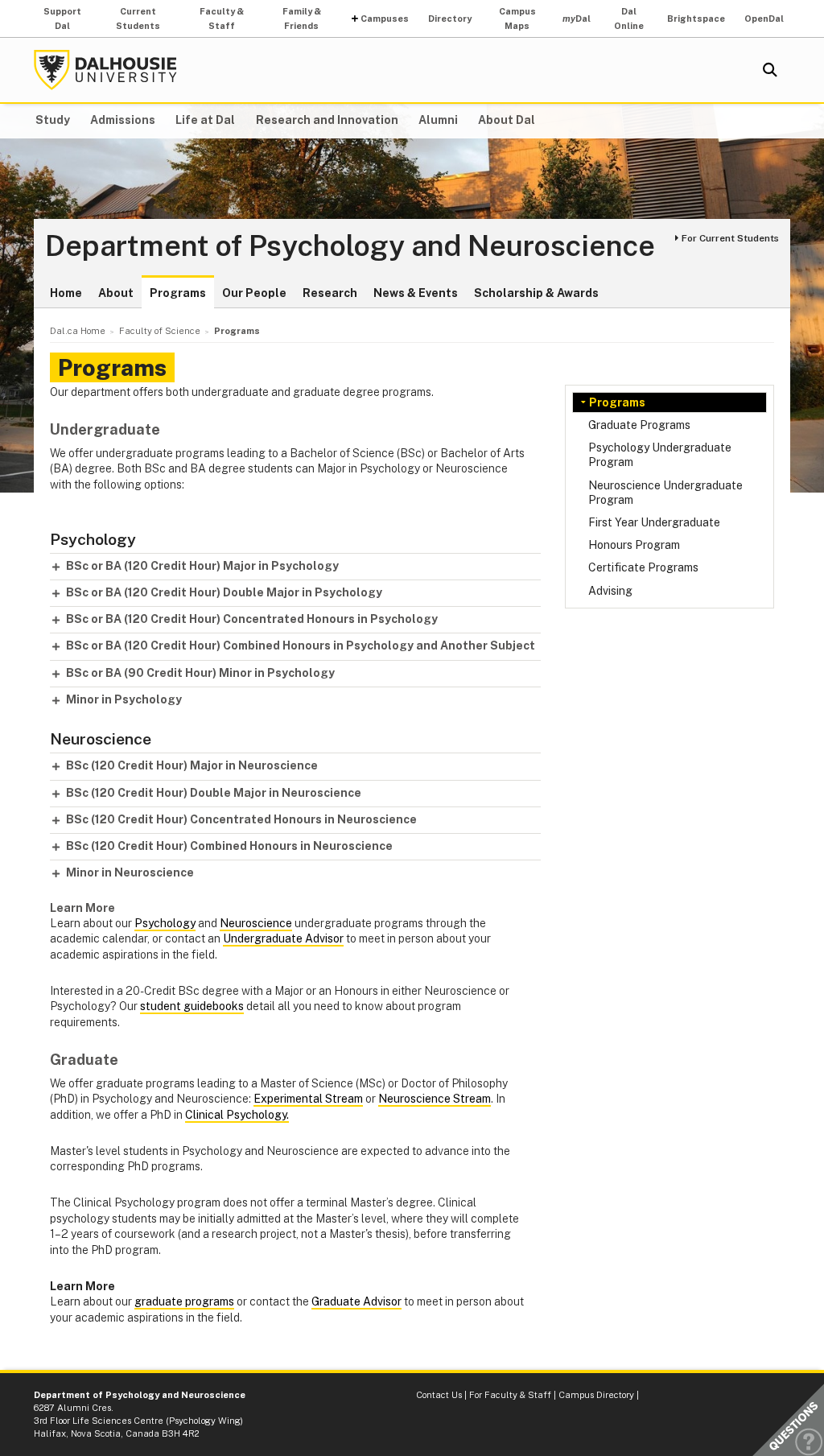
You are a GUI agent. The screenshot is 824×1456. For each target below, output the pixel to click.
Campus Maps (517, 18)
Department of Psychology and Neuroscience (350, 246)
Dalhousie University (105, 70)
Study (52, 119)
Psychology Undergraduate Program (659, 454)
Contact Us (439, 1394)
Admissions (122, 119)
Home (66, 293)
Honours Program (634, 544)
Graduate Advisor (356, 1301)
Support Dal (62, 18)
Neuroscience (256, 923)
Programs (178, 293)
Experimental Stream (308, 1098)
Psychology (165, 923)
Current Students (138, 18)
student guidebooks (192, 1006)
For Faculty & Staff (510, 1394)
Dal (576, 18)
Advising (610, 590)
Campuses (384, 18)
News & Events (415, 293)
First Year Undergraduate (654, 522)
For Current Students (730, 238)
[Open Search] (770, 70)
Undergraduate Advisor (283, 938)
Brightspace (696, 18)
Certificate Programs (643, 567)
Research (330, 293)
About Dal (506, 119)
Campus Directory (596, 1394)
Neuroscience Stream (434, 1098)
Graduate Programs (639, 425)
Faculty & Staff (222, 18)
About (116, 293)
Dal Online (629, 18)
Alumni (438, 119)
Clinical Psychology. (237, 1114)
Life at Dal (205, 119)
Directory (450, 18)
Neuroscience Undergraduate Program (665, 492)
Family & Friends (301, 18)
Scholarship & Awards (536, 293)
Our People (254, 293)
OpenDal (764, 18)
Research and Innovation (327, 119)
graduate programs (184, 1301)
